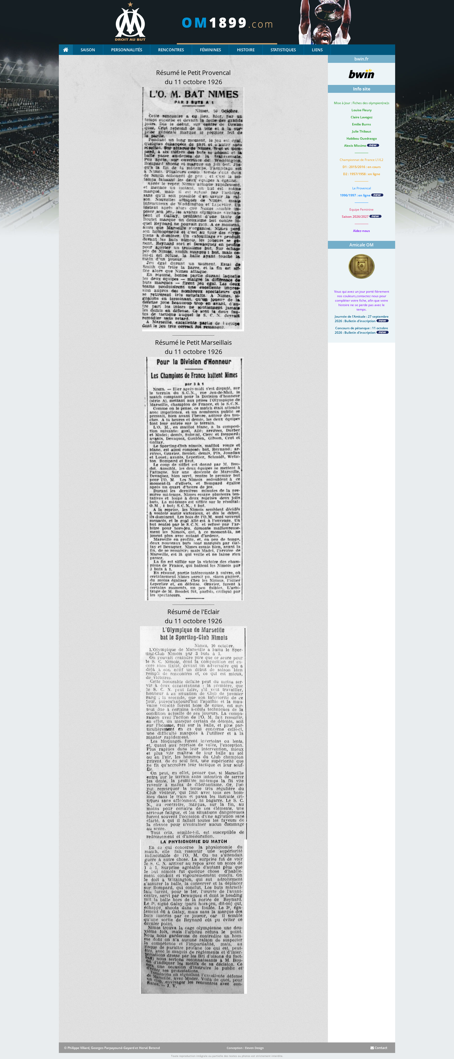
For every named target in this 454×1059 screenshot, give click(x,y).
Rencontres (171, 49)
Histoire (246, 49)
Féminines (210, 49)
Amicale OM (361, 245)
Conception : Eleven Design (245, 1048)
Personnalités (126, 49)
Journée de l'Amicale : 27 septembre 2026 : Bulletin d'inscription (362, 318)
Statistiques (283, 49)
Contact (380, 1047)
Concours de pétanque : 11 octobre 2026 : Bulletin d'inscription (361, 330)
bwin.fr (361, 59)
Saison (88, 49)
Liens (317, 49)
